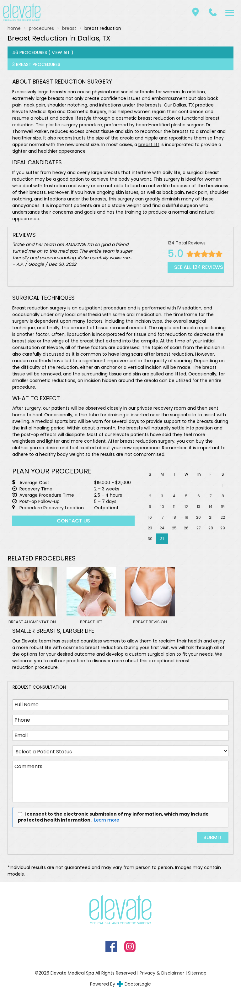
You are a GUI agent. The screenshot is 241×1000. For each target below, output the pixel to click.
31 (162, 538)
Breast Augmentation (32, 622)
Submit (212, 837)
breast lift (148, 144)
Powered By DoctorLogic (120, 984)
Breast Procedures (38, 64)
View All (61, 52)
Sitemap (197, 973)
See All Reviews (198, 267)
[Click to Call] (212, 12)
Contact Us (73, 520)
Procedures (41, 28)
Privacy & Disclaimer (162, 973)
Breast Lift (91, 622)
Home (14, 28)
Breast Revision (150, 622)
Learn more (106, 820)
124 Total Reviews (187, 243)
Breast (69, 28)
